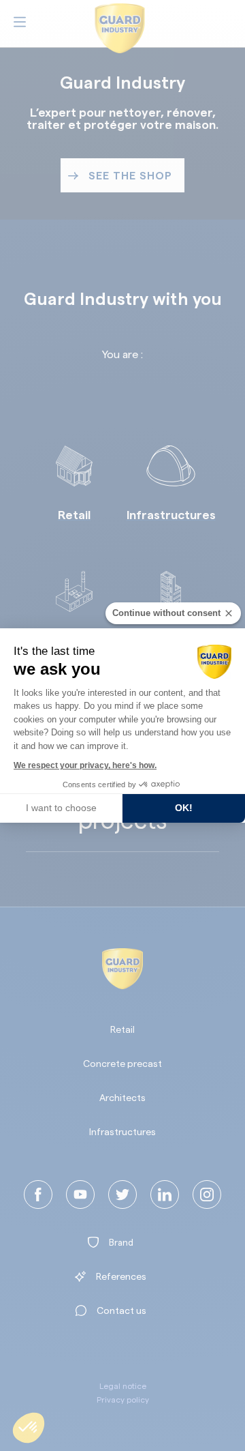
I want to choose (61, 807)
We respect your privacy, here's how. (85, 765)
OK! (184, 807)
